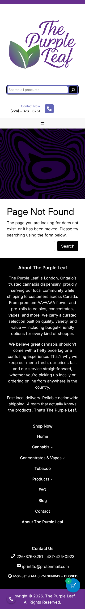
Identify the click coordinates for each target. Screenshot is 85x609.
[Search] (73, 89)
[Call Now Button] (11, 599)
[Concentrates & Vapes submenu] (64, 458)
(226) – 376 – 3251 (25, 111)
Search (67, 246)
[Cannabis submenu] (52, 447)
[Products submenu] (51, 479)
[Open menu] (42, 123)
